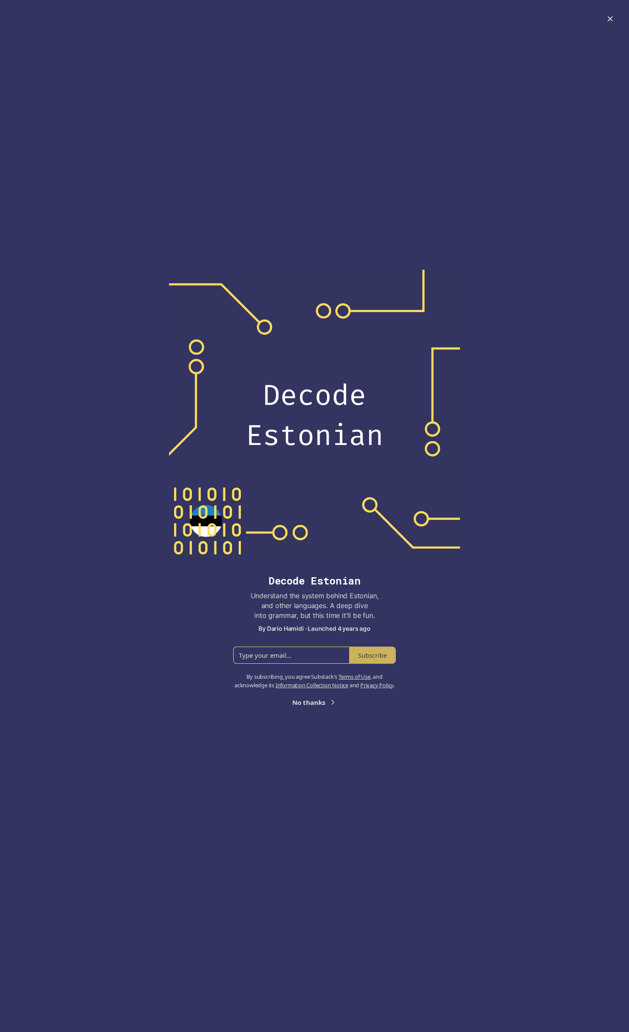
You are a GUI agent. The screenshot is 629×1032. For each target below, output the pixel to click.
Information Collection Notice (312, 685)
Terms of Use (354, 676)
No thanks (308, 702)
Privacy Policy (376, 685)
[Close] (610, 18)
